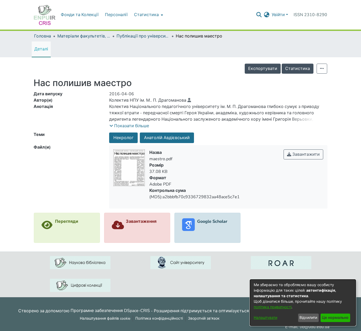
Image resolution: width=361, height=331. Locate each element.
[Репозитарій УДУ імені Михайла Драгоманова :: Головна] (44, 14)
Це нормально (335, 317)
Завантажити (305, 154)
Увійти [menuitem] (278, 15)
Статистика (297, 69)
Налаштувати (265, 317)
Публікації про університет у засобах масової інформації (143, 36)
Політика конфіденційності (159, 318)
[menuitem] (148, 15)
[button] (129, 125)
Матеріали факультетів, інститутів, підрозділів (83, 36)
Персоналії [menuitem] (116, 15)
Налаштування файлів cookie (105, 318)
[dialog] (303, 303)
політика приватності (272, 307)
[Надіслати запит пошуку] (259, 15)
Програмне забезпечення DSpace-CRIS (110, 311)
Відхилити (308, 317)
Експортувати (262, 69)
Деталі (41, 49)
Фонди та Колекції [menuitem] (80, 15)
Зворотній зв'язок (204, 318)
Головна (42, 36)
